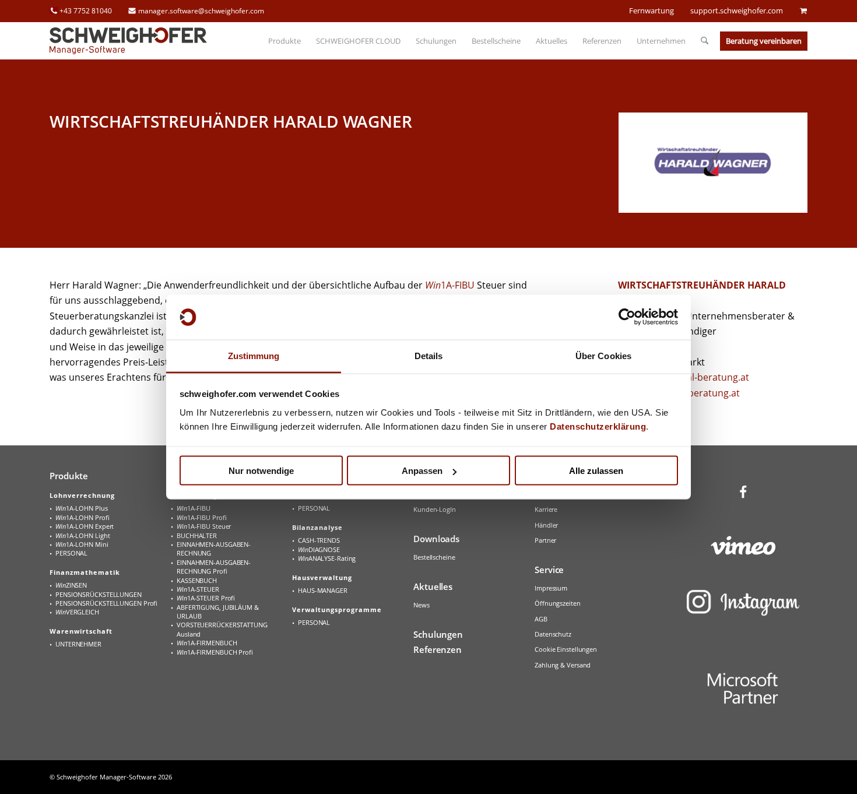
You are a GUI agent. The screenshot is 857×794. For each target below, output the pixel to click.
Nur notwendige (261, 471)
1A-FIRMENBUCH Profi (215, 652)
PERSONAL (71, 553)
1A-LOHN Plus (81, 508)
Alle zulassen (596, 471)
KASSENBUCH (197, 580)
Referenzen (437, 649)
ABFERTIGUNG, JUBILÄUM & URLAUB (218, 611)
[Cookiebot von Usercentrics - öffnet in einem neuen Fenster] (627, 317)
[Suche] (700, 40)
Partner (545, 540)
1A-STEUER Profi (206, 597)
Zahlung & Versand (563, 665)
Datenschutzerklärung (598, 426)
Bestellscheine (434, 557)
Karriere (546, 509)
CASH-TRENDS (319, 540)
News (421, 604)
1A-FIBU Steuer (204, 526)
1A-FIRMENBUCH (207, 642)
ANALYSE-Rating (327, 558)
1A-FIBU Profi (201, 517)
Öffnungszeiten (558, 603)
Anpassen (422, 471)
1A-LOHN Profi (82, 517)
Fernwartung (651, 10)
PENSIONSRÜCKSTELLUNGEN (98, 594)
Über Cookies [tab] (603, 355)
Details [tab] (429, 355)
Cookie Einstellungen (566, 649)
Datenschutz (553, 634)
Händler (546, 525)
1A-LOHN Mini (81, 544)
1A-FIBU (450, 285)
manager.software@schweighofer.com (201, 11)
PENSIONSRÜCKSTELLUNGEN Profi (106, 603)
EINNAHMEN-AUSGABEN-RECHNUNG (214, 548)
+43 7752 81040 (85, 11)
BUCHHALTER (197, 535)
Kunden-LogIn (434, 509)
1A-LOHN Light (82, 535)
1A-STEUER (198, 589)
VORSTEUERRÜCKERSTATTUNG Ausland (222, 629)
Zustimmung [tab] (254, 355)
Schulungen (438, 634)
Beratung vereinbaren (764, 41)
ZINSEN (71, 585)
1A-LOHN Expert (84, 526)
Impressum (551, 588)
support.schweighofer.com (736, 10)
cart (803, 10)
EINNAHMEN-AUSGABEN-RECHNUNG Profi (214, 566)
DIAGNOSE (319, 549)
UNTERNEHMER (78, 644)
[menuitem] (284, 40)
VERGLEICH (77, 611)
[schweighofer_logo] (128, 40)
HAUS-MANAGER (322, 590)
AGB (541, 618)
